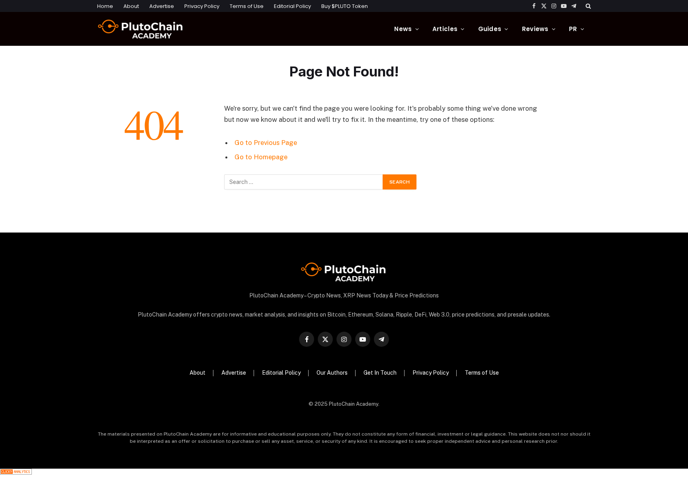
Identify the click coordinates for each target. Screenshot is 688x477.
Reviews (535, 29)
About (131, 6)
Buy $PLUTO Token (344, 6)
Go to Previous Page (266, 143)
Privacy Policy (201, 6)
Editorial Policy (292, 6)
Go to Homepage (261, 157)
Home (105, 6)
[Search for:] (303, 182)
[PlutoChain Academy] (141, 29)
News (403, 29)
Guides (490, 29)
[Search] (587, 6)
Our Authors (332, 372)
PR (573, 29)
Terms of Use (247, 6)
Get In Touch (380, 372)
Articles (444, 29)
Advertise (161, 6)
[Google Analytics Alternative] (16, 472)
